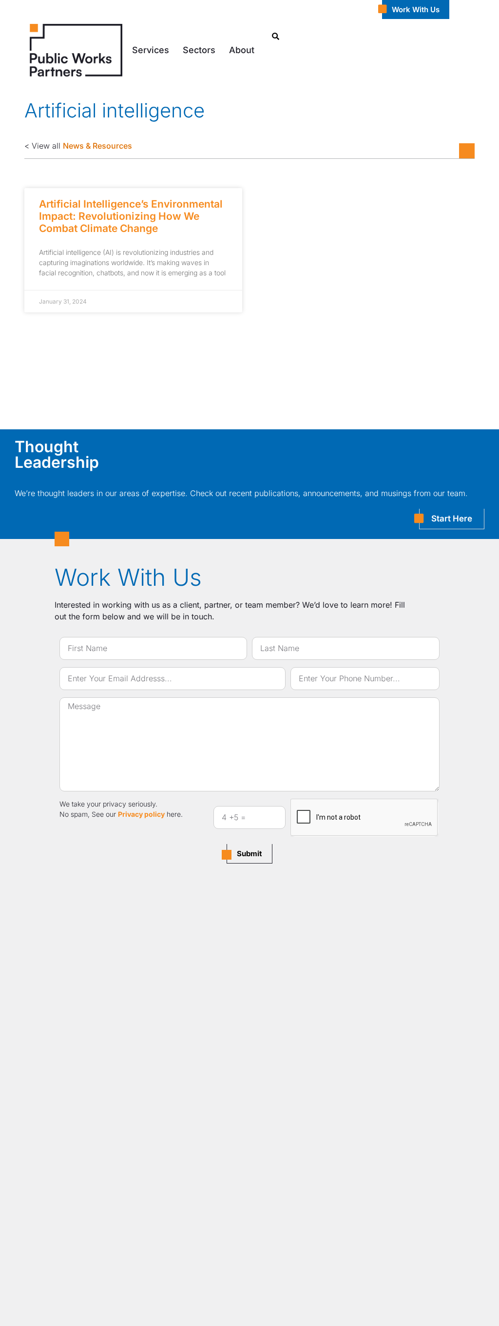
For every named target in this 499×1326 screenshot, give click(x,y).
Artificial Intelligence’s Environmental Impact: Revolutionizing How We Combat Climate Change (131, 216)
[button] (150, 50)
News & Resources (97, 146)
